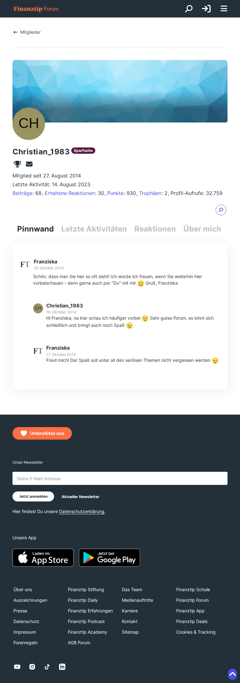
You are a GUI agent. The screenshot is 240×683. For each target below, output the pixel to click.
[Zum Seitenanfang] (232, 674)
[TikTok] (47, 667)
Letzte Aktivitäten (94, 228)
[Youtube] (17, 667)
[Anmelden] (206, 9)
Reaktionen (155, 228)
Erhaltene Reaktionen (70, 193)
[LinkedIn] (62, 667)
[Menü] (224, 9)
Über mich (202, 228)
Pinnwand (35, 228)
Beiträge (22, 193)
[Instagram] (32, 667)
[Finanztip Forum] (36, 9)
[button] (221, 210)
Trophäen (150, 193)
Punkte (115, 193)
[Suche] (188, 8)
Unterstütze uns (47, 433)
